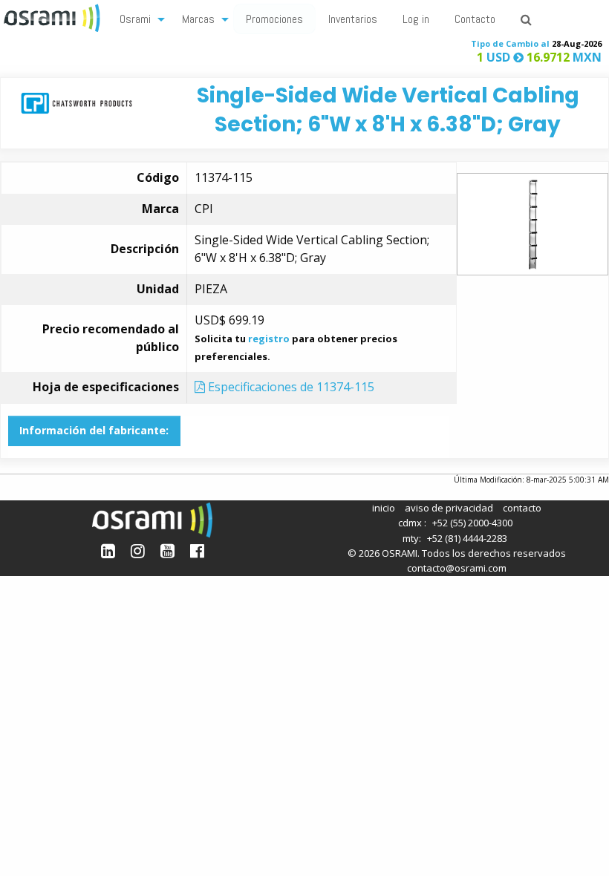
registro (269, 338)
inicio (383, 507)
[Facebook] (197, 550)
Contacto (475, 19)
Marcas (198, 19)
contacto (522, 507)
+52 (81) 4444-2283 (467, 538)
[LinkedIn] (108, 550)
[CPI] (76, 102)
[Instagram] (138, 550)
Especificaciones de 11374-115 (289, 387)
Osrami (135, 19)
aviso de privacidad (449, 507)
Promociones (274, 19)
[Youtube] (167, 550)
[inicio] (53, 16)
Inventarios (352, 19)
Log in (416, 19)
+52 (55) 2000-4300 (472, 522)
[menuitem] (138, 18)
